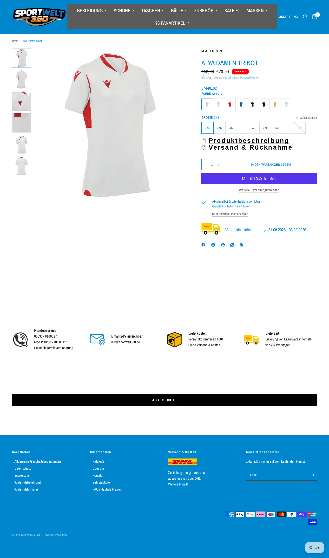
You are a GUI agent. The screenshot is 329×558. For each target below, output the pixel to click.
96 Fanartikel (170, 23)
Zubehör (204, 10)
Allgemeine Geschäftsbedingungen (37, 461)
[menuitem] (91, 10)
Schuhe (122, 10)
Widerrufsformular (26, 489)
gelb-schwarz (275, 104)
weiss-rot (207, 104)
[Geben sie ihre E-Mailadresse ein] (312, 475)
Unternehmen (100, 452)
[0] (313, 17)
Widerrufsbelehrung (27, 482)
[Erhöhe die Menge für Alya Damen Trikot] (218, 164)
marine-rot (252, 104)
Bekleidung (90, 10)
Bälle (177, 10)
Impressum (21, 475)
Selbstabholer (101, 482)
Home (15, 41)
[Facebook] (204, 245)
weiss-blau (218, 104)
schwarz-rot (264, 104)
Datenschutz (22, 468)
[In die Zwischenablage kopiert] (242, 245)
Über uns (98, 468)
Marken (255, 10)
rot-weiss (230, 104)
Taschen (150, 10)
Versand (218, 78)
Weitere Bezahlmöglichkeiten (259, 190)
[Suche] (305, 17)
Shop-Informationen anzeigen (230, 214)
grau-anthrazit (286, 104)
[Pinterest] (224, 245)
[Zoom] (176, 58)
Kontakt (97, 475)
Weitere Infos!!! (178, 484)
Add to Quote (164, 400)
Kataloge (98, 461)
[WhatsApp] (233, 245)
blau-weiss (241, 104)
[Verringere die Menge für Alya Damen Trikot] (205, 164)
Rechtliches (21, 452)
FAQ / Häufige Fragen (107, 489)
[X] (214, 245)
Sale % (231, 10)
